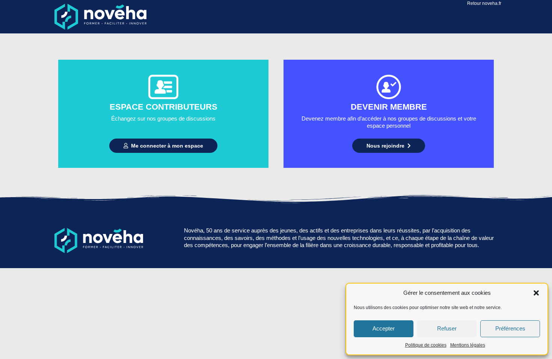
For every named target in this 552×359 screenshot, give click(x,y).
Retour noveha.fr (484, 3)
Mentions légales (467, 345)
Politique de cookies (425, 345)
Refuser (447, 328)
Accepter (384, 328)
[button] (536, 293)
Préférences (510, 328)
